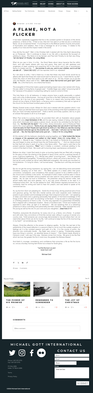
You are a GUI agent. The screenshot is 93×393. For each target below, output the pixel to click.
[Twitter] (12, 352)
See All (87, 278)
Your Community (29, 11)
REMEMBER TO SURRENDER (44, 301)
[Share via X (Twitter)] (18, 262)
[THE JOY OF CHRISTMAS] (76, 289)
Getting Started (16, 11)
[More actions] (79, 24)
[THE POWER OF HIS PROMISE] (17, 289)
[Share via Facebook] (14, 262)
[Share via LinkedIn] (23, 262)
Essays (61, 11)
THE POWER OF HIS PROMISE (15, 301)
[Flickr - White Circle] (41, 352)
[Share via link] (27, 262)
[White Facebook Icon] (31, 352)
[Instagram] (22, 352)
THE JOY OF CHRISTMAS (72, 301)
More (75, 11)
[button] (60, 4)
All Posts (6, 11)
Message (57, 366)
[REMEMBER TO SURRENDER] (46, 289)
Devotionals (41, 11)
